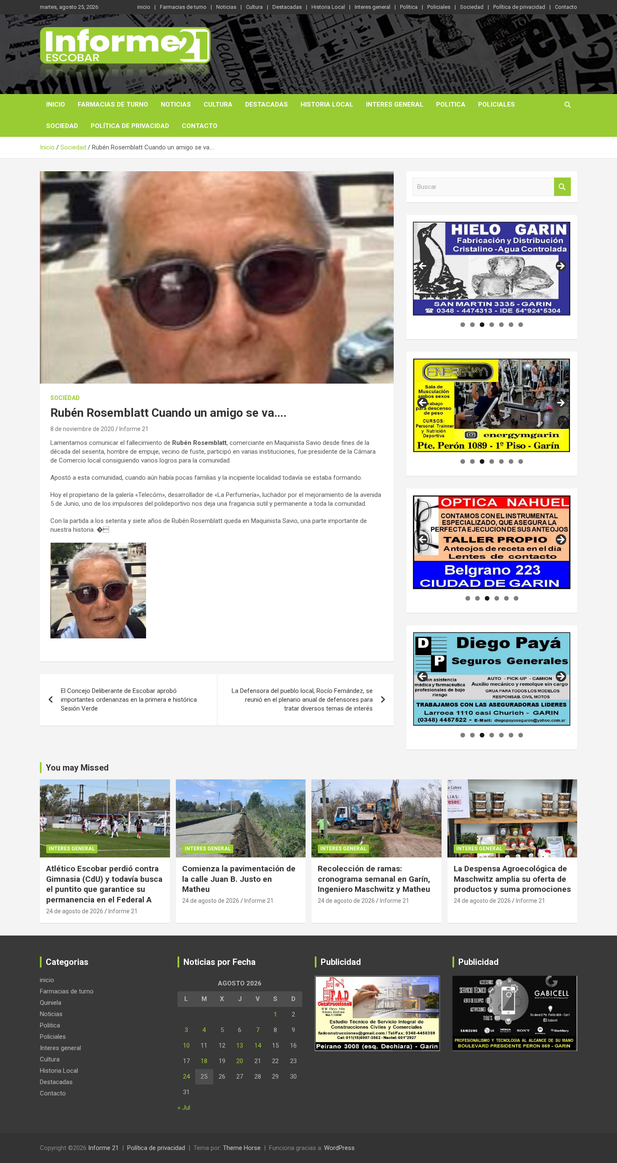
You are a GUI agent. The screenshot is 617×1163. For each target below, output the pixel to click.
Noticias (226, 7)
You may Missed (77, 768)
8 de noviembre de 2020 (82, 429)
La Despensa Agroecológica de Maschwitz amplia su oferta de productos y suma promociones (512, 879)
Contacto (566, 7)
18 (204, 1061)
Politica (409, 7)
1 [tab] (462, 324)
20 (239, 1061)
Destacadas (287, 7)
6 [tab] (511, 324)
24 (186, 1076)
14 (257, 1045)
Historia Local (328, 7)
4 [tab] (491, 324)
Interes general (372, 7)
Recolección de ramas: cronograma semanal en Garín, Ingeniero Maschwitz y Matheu (374, 879)
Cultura (254, 7)
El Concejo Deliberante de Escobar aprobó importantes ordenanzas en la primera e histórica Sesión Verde (129, 699)
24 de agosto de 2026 (74, 911)
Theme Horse (242, 1148)
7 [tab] (520, 324)
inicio (143, 7)
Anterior (423, 266)
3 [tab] (482, 324)
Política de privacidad (519, 7)
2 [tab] (472, 324)
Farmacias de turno (183, 7)
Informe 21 (134, 429)
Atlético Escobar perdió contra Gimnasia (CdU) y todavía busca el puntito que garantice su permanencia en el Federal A (104, 884)
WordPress (339, 1148)
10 (186, 1045)
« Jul (184, 1107)
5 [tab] (501, 324)
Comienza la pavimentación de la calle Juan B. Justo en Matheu (238, 879)
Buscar (562, 187)
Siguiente (560, 266)
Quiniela (50, 1002)
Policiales (438, 7)
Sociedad (472, 7)
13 (239, 1045)
